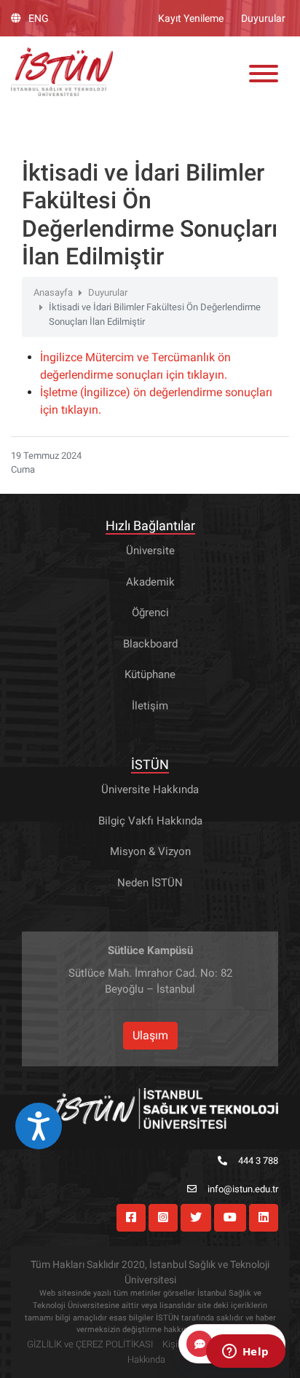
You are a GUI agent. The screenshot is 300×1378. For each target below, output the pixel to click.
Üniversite (150, 550)
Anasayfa (53, 292)
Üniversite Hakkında (150, 789)
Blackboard (150, 643)
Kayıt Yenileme (191, 18)
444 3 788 (258, 1160)
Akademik (150, 581)
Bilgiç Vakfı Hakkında (150, 820)
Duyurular (263, 18)
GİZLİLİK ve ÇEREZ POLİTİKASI (90, 1344)
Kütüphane (150, 674)
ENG (38, 18)
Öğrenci (150, 612)
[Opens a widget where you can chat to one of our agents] (245, 1352)
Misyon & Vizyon (150, 851)
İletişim (150, 705)
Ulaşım (150, 1035)
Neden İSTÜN (150, 882)
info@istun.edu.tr (243, 1189)
